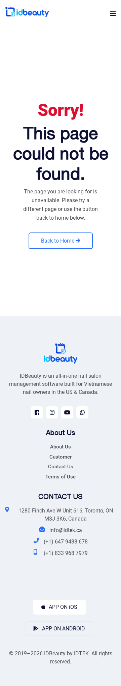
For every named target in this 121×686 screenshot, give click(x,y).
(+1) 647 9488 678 (66, 541)
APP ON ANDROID (63, 628)
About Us (60, 447)
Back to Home (58, 241)
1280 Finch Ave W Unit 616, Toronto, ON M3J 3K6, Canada (65, 514)
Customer (60, 457)
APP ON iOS (62, 607)
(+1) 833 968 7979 (66, 553)
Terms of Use (60, 477)
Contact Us (60, 467)
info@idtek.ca (65, 530)
